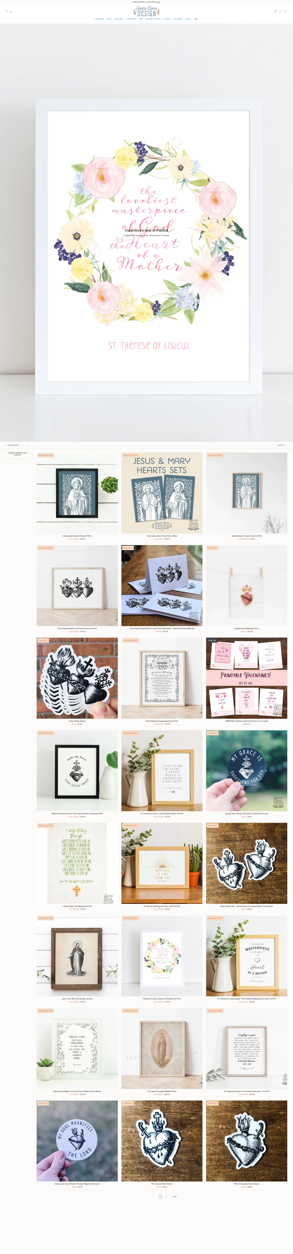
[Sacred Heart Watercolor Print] (246, 585)
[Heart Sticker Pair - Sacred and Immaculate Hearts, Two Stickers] (246, 863)
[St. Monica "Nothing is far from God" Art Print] (162, 863)
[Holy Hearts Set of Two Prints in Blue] (162, 493)
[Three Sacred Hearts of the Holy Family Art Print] (77, 585)
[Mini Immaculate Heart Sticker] (246, 1141)
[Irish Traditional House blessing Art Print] (162, 678)
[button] (131, 19)
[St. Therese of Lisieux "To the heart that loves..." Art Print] (246, 1048)
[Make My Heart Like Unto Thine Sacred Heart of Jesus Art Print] (77, 770)
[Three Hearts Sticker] (77, 678)
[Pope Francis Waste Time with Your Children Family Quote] (77, 1048)
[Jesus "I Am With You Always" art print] (77, 955)
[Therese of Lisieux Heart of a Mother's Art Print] (162, 955)
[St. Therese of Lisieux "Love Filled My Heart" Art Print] (162, 770)
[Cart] (286, 11)
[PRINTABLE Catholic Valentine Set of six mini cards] (246, 678)
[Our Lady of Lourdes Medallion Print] (162, 1048)
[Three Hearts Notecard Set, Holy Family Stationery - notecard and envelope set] (162, 585)
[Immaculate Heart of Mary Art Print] (77, 493)
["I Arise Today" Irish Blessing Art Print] (77, 863)
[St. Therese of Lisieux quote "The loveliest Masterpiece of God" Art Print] (246, 955)
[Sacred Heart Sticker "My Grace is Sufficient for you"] (246, 770)
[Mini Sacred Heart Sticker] (162, 1141)
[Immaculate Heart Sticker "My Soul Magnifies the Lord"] (77, 1141)
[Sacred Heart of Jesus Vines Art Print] (246, 493)
